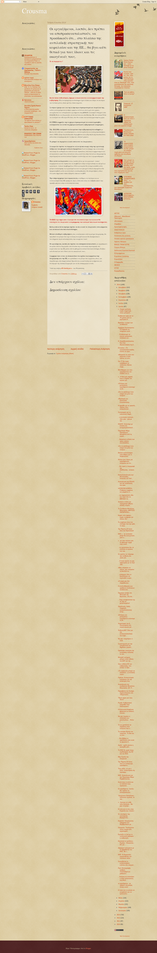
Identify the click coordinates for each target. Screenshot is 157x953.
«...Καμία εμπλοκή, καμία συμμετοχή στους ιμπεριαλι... (124, 311)
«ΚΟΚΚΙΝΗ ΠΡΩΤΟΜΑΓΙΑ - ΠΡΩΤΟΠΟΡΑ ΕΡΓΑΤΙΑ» (129, 196)
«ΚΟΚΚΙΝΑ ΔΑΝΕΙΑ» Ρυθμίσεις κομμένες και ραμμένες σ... (125, 490)
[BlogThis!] (85, 274)
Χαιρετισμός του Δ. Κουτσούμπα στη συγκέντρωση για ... (125, 625)
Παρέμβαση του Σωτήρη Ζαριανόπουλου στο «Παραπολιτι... (126, 692)
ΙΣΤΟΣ (116, 268)
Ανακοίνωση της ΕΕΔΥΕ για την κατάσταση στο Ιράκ (126, 483)
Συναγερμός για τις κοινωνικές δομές (124, 413)
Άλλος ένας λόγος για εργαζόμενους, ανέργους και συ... (125, 461)
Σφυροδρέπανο (29, 141)
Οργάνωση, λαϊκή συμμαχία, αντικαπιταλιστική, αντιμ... (125, 609)
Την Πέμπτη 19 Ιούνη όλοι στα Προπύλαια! (126, 530)
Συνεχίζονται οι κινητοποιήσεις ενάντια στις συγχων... (126, 863)
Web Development (125, 207)
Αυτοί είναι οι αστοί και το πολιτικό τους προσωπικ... (125, 784)
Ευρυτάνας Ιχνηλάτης (121, 256)
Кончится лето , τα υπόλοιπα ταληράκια (30, 129)
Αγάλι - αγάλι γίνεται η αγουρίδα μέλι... (125, 746)
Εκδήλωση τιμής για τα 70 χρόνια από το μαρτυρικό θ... (125, 317)
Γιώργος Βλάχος (119, 247)
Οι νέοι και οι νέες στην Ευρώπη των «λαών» (126, 810)
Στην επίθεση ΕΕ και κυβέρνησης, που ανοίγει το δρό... (125, 665)
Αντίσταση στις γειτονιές (122, 236)
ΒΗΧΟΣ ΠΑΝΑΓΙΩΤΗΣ (121, 244)
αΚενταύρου (118, 221)
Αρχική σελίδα (77, 349)
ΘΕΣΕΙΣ (117, 265)
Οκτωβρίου (122, 294)
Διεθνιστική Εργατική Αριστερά (124, 250)
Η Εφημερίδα (118, 262)
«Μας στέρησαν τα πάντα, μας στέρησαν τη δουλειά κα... (126, 569)
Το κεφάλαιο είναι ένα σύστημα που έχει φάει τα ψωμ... (126, 524)
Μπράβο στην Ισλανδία (31, 74)
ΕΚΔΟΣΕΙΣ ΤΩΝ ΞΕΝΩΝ (32, 133)
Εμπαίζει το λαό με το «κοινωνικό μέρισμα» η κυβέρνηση (126, 836)
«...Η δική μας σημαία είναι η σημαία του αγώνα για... (125, 378)
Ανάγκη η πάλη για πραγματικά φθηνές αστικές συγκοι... (125, 503)
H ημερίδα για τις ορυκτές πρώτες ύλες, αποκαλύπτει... (126, 407)
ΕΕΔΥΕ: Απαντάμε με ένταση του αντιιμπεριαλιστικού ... (126, 425)
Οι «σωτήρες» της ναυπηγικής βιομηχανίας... (124, 816)
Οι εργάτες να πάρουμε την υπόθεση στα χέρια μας (126, 556)
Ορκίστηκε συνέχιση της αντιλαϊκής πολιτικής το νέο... (126, 652)
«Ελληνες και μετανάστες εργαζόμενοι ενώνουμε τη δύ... (126, 617)
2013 (118, 915)
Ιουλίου (121, 303)
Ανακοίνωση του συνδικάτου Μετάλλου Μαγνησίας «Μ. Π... (126, 686)
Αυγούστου (122, 300)
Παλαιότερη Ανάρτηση (100, 349)
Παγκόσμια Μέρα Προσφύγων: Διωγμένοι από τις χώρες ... (125, 433)
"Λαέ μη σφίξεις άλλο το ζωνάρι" (129, 93)
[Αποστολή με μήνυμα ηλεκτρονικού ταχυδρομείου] (83, 274)
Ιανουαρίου (122, 910)
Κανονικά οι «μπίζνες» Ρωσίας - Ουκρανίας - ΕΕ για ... (126, 843)
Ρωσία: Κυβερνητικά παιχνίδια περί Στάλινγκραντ (125, 704)
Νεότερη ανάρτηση (55, 349)
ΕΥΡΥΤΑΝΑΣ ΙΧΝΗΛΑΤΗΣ (28, 118)
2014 (118, 284)
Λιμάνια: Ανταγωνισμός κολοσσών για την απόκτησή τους (126, 679)
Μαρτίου (121, 904)
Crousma (34, 10)
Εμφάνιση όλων (38, 147)
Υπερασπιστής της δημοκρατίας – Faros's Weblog (32, 70)
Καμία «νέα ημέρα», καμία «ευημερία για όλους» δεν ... (125, 517)
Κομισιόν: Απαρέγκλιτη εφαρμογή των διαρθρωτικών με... (125, 822)
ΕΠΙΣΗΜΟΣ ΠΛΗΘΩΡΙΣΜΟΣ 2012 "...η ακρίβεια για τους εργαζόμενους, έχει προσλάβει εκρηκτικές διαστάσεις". (124, 183)
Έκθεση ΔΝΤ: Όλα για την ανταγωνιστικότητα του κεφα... (125, 632)
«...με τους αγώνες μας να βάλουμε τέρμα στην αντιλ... (125, 542)
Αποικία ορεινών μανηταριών (124, 239)
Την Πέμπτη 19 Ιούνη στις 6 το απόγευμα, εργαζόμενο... (125, 763)
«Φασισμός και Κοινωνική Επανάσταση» (123, 400)
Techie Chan (28, 126)
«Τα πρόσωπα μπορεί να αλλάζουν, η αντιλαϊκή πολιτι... (126, 672)
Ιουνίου (121, 306)
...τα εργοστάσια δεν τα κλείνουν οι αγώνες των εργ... (126, 549)
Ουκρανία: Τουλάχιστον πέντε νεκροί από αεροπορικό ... (126, 829)
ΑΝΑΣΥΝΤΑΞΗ (119, 230)
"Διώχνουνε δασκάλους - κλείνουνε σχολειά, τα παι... (126, 797)
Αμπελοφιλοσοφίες (120, 227)
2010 (118, 924)
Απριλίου (121, 901)
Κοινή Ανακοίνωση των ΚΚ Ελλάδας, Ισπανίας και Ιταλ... (126, 476)
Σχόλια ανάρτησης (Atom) (65, 353)
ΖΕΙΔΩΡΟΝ (28, 55)
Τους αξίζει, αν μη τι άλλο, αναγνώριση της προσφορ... (126, 770)
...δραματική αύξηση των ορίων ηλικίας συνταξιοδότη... (126, 441)
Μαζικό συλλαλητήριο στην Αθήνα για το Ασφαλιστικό (125, 454)
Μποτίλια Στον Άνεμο (32, 85)
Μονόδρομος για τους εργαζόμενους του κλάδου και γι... (125, 371)
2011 (118, 921)
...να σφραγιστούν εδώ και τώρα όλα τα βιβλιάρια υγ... (125, 497)
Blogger (88, 948)
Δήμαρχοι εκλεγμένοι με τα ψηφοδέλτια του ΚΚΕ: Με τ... (126, 849)
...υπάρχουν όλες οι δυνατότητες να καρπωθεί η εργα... (125, 576)
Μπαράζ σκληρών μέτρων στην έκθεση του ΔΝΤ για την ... (125, 659)
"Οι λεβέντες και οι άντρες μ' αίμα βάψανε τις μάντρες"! (32, 121)
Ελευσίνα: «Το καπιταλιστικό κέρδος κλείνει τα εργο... (126, 349)
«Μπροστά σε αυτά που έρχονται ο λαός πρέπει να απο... (126, 356)
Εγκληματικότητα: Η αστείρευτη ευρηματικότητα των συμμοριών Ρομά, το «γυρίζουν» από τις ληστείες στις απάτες (33, 60)
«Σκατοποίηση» (29, 102)
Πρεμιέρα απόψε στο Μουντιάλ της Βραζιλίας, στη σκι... (125, 594)
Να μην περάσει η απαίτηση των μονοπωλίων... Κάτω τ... (126, 718)
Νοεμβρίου (122, 290)
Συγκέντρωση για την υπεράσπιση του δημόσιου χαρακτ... (125, 645)
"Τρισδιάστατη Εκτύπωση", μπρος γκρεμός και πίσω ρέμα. (129, 132)
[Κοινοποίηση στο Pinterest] (91, 274)
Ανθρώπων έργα (120, 233)
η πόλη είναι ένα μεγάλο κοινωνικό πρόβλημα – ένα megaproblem (32, 111)
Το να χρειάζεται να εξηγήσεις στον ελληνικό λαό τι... (124, 726)
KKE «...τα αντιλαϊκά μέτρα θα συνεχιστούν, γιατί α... (126, 535)
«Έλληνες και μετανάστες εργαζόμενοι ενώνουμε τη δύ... (126, 386)
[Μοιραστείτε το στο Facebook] (89, 274)
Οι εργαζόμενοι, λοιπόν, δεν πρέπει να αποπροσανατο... (126, 790)
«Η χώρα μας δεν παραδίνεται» (124, 582)
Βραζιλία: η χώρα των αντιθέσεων (125, 323)
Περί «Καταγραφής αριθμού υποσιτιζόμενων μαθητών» (124, 870)
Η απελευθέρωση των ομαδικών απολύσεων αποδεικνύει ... (126, 588)
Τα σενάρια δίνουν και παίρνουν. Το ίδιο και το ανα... (126, 733)
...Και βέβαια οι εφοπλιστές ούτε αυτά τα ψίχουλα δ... (126, 740)
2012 (118, 918)
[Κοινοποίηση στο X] (87, 274)
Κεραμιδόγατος (119, 271)
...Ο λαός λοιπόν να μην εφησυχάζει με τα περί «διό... (126, 562)
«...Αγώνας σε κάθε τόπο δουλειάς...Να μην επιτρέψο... (125, 804)
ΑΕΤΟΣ (116, 213)
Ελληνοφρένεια (119, 253)
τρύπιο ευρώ (29, 78)
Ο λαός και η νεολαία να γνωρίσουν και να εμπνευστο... (126, 892)
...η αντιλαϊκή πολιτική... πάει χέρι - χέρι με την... (126, 419)
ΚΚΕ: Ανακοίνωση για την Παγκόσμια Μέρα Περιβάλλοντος (126, 777)
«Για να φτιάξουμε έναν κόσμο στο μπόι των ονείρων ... (126, 393)
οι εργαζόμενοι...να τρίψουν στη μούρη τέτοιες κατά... (125, 885)
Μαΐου (120, 898)
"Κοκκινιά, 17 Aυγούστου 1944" (128, 105)
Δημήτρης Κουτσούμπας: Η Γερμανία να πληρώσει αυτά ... (126, 329)
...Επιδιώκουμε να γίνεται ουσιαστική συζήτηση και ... (125, 336)
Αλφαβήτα (117, 224)
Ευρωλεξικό (118, 259)
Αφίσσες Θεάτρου (120, 242)
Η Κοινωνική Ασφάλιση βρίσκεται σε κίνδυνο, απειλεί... (126, 711)
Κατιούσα (27, 100)
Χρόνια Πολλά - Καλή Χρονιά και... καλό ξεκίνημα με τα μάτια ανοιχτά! (129, 63)
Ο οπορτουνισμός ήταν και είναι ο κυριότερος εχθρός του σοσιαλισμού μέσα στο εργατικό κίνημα (124, 120)
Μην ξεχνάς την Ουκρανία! (123, 757)
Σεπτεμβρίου (122, 297)
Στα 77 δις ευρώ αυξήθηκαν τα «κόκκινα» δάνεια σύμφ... (125, 364)
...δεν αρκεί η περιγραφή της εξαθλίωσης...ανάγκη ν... (126, 468)
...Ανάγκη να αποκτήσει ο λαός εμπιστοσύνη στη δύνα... (126, 878)
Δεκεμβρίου (122, 287)
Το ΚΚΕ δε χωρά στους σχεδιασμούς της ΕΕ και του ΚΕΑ (126, 752)
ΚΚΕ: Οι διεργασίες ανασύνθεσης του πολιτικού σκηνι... (125, 856)
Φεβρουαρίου (123, 907)
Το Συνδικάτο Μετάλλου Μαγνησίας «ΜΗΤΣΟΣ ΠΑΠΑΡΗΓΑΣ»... (126, 510)
